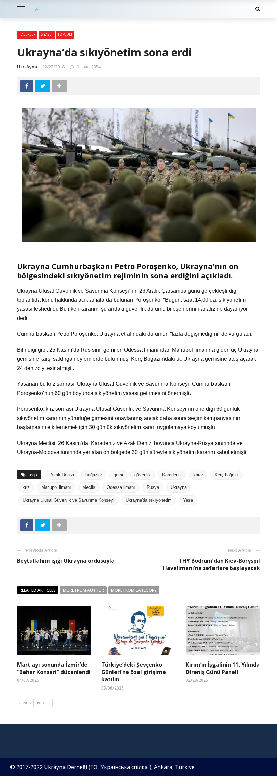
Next (42, 702)
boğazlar (93, 474)
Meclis (88, 487)
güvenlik (142, 474)
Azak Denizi (62, 474)
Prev (27, 702)
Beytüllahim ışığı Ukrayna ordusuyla (66, 561)
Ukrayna (179, 487)
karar (198, 474)
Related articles (38, 590)
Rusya (153, 487)
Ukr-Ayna (27, 67)
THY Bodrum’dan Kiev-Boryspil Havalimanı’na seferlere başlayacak (211, 564)
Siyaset (47, 34)
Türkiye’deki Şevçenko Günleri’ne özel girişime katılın (133, 672)
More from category (134, 590)
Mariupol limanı (56, 487)
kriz (26, 487)
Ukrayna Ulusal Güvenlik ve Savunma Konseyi (68, 500)
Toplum (65, 34)
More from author (83, 590)
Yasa (188, 500)
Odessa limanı (121, 487)
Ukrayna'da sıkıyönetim (149, 500)
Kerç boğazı (226, 474)
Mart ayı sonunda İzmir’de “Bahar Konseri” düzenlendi (54, 668)
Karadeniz (172, 474)
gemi (118, 474)
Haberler (27, 34)
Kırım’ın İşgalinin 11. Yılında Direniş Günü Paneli (223, 668)
